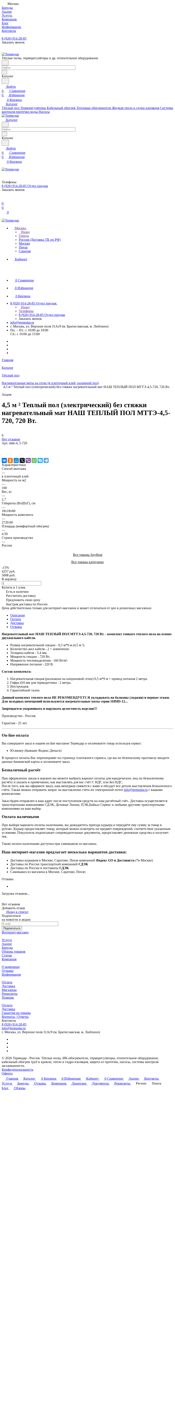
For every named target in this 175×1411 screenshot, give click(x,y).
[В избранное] (4, 447)
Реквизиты (10, 993)
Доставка (17, 623)
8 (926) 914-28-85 (14, 38)
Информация (11, 974)
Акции (7, 944)
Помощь (8, 997)
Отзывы (16, 627)
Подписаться (11, 928)
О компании (11, 967)
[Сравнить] (4, 451)
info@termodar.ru (22, 322)
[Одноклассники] (10, 460)
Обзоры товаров (13, 951)
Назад (25, 232)
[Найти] (5, 81)
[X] (22, 460)
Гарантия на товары (16, 1013)
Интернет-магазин (15, 932)
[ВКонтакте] (4, 460)
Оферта (7, 1073)
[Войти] (4, 199)
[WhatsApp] (34, 460)
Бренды (7, 947)
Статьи (7, 955)
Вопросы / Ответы (15, 1017)
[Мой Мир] (16, 460)
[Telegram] (46, 460)
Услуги (7, 940)
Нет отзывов (11, 439)
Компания (9, 959)
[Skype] (40, 460)
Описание (17, 615)
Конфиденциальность (17, 1069)
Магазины (9, 990)
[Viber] (28, 460)
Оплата (15, 619)
